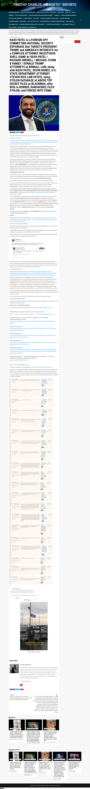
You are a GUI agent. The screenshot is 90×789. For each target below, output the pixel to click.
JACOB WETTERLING (27, 18)
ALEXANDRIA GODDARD (13, 21)
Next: (46, 703)
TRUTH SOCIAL (60, 12)
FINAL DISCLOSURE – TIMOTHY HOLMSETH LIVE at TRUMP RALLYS (22, 27)
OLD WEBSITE (57, 15)
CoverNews (51, 785)
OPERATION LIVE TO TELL (45, 307)
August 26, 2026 (20, 739)
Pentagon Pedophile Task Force (15, 37)
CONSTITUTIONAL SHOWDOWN (15, 18)
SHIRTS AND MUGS (70, 21)
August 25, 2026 (37, 743)
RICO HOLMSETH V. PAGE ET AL (68, 24)
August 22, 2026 (57, 779)
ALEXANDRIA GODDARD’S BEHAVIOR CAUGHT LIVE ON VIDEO (31, 24)
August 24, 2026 (54, 742)
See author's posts (26, 681)
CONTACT (74, 12)
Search (62, 37)
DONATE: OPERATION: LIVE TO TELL (27, 12)
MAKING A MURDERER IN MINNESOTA (68, 15)
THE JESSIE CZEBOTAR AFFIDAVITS (53, 24)
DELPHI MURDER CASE (13, 24)
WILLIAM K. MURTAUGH (65, 18)
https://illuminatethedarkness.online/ (45, 314)
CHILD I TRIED (36, 18)
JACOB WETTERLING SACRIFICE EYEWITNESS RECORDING (41, 15)
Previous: (21, 697)
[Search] (80, 20)
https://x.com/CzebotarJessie (23, 314)
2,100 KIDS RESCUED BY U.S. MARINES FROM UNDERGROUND (52, 21)
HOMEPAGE (11, 15)
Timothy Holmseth (14, 93)
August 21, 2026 (71, 771)
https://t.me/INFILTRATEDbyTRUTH (19, 360)
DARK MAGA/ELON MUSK (14, 12)
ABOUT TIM (67, 12)
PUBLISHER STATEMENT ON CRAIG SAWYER (49, 18)
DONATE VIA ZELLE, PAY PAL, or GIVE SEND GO (46, 12)
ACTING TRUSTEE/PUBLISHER (21, 15)
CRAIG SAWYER (23, 21)
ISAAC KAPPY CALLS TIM (33, 21)
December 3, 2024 (21, 93)
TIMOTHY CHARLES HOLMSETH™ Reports (44, 4)
